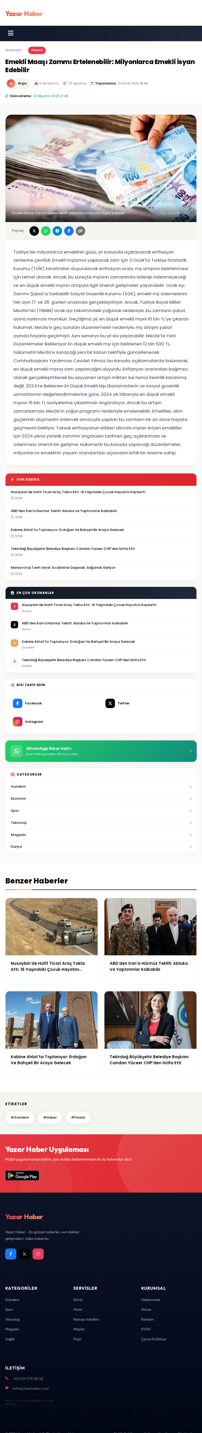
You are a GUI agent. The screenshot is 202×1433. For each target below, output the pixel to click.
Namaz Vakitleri (86, 1319)
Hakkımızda (150, 1299)
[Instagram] (38, 1254)
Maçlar (79, 1329)
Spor (15, 810)
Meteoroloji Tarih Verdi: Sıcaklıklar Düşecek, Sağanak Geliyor (63, 567)
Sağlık (10, 1339)
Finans (37, 50)
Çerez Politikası (153, 1339)
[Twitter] (24, 1254)
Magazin (18, 834)
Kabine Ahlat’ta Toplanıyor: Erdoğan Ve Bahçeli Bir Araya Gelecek (67, 529)
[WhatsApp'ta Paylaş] (45, 231)
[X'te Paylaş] (34, 231)
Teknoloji (18, 822)
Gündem (12, 1299)
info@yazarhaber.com (31, 1388)
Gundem (18, 786)
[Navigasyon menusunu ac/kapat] (10, 33)
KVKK (146, 1329)
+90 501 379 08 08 (28, 1378)
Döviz (77, 1299)
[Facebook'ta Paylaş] (69, 231)
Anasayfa (13, 50)
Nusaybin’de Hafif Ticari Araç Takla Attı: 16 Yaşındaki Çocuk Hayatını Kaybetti (78, 491)
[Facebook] (10, 1254)
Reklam (147, 1319)
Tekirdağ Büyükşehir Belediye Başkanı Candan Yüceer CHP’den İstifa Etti (73, 548)
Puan (77, 1339)
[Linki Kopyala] (80, 231)
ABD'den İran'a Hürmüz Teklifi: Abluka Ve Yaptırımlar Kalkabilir (64, 510)
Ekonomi (18, 798)
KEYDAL (34, 1400)
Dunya (16, 846)
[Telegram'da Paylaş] (57, 231)
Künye (146, 1309)
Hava (77, 1309)
